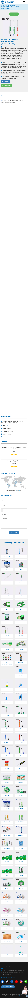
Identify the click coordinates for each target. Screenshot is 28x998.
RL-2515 (7, 901)
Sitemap (17, 995)
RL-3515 (21, 915)
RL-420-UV (21, 808)
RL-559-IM (21, 782)
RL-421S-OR (21, 729)
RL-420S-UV (7, 742)
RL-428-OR (7, 782)
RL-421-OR (7, 822)
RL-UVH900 (7, 848)
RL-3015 (21, 901)
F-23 (7, 622)
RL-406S (21, 742)
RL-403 (21, 875)
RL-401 (7, 875)
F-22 (21, 622)
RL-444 (7, 715)
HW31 (21, 596)
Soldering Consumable (10, 5)
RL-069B (7, 955)
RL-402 (7, 862)
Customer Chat (7, 85)
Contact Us (6, 81)
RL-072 (21, 955)
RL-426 (7, 649)
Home (2, 5)
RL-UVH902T (7, 556)
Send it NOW (14, 532)
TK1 (7, 582)
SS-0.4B (7, 795)
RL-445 (21, 649)
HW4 (21, 569)
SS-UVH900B (7, 835)
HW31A (21, 556)
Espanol (15, 14)
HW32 (7, 609)
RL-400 (21, 862)
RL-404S (7, 755)
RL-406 (7, 769)
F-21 (21, 715)
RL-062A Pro (7, 702)
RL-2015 (7, 915)
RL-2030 (21, 928)
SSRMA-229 (21, 835)
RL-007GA (7, 941)
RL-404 (21, 848)
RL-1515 (7, 928)
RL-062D (21, 941)
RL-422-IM (21, 822)
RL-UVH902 (21, 662)
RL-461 (7, 888)
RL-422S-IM (7, 729)
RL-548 (7, 689)
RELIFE (8, 425)
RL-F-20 (21, 769)
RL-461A (7, 569)
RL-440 (21, 795)
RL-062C (21, 675)
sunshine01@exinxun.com (9, 977)
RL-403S (21, 755)
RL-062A (21, 702)
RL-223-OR (7, 808)
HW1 (21, 609)
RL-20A (21, 888)
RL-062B (21, 689)
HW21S (7, 636)
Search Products (9, 986)
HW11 (21, 582)
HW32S (7, 596)
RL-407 (21, 636)
